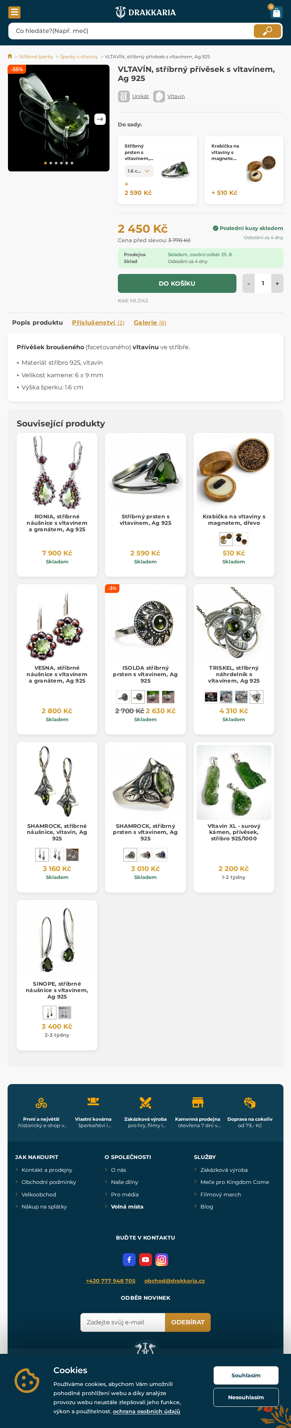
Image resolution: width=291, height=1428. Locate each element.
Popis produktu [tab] (37, 322)
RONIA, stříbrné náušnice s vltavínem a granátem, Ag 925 (57, 523)
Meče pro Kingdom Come (234, 1182)
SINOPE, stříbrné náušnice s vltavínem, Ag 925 (57, 990)
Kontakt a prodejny (47, 1170)
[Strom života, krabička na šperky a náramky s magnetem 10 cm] (241, 539)
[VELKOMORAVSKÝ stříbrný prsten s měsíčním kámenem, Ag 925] (168, 697)
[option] (59, 119)
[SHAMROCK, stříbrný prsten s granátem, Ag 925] (145, 855)
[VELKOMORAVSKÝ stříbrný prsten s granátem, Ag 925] (123, 697)
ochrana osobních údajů (146, 1411)
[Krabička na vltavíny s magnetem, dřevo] (226, 539)
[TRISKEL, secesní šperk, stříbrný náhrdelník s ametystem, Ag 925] (226, 697)
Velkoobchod (39, 1194)
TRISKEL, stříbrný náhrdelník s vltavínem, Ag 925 (234, 674)
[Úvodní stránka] (10, 56)
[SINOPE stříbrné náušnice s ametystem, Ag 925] (65, 1012)
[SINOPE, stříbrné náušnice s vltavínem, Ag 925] (49, 1012)
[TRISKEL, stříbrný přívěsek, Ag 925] (211, 697)
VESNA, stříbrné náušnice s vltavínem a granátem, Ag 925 (57, 674)
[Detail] (175, 170)
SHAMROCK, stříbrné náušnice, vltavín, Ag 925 (57, 832)
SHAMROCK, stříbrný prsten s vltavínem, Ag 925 (145, 832)
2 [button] (50, 163)
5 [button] (66, 163)
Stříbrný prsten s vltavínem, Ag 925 (145, 519)
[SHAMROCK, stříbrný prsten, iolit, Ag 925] (160, 855)
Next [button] (100, 119)
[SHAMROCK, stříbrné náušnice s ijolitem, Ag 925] (57, 855)
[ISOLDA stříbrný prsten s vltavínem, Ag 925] (138, 697)
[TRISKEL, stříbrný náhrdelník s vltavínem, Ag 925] (256, 697)
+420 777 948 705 (110, 1280)
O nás (118, 1170)
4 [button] (61, 163)
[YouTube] (145, 1259)
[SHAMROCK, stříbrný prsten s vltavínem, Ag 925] (130, 855)
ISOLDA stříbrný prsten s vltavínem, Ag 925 (145, 674)
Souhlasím (246, 1375)
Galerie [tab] (150, 322)
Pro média (125, 1194)
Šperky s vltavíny (79, 56)
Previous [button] (17, 119)
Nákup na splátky (44, 1206)
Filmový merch (220, 1194)
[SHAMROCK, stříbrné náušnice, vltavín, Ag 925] (42, 855)
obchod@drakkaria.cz (174, 1280)
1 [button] (45, 163)
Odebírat (188, 1322)
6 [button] (72, 163)
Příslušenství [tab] (98, 322)
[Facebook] (129, 1259)
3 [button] (56, 163)
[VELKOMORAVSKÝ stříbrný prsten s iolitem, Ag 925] (153, 697)
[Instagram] (161, 1259)
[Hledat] (267, 31)
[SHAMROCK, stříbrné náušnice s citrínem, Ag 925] (72, 855)
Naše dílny (124, 1182)
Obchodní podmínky (49, 1182)
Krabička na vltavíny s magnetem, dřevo (234, 519)
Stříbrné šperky (36, 56)
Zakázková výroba (224, 1170)
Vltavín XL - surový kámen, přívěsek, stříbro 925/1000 (234, 832)
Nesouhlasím (246, 1397)
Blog (206, 1206)
